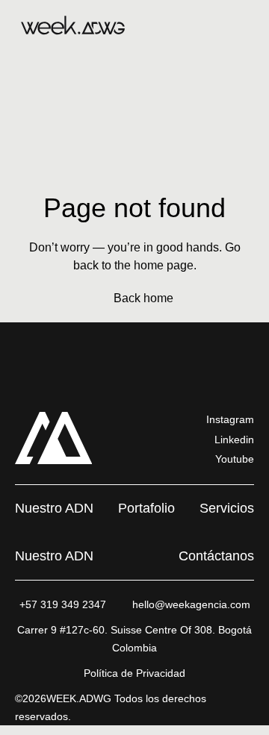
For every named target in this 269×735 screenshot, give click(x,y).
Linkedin (234, 439)
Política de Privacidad (134, 673)
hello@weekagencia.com (191, 604)
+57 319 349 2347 (62, 604)
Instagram (230, 419)
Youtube (234, 459)
